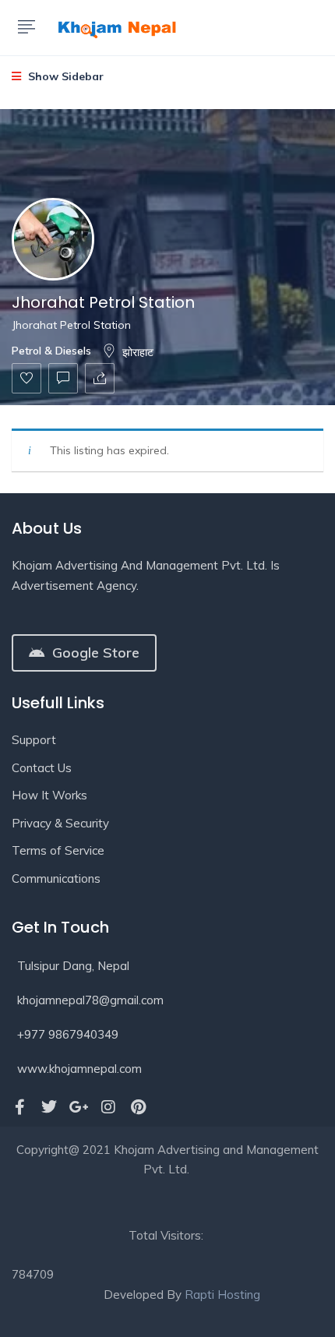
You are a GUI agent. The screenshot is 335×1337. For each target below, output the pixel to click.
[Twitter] (49, 1107)
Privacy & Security (60, 823)
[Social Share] (100, 378)
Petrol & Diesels (51, 351)
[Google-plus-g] (78, 1107)
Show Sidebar (64, 76)
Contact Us (42, 767)
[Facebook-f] (19, 1107)
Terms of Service (58, 850)
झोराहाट (137, 352)
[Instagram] (108, 1107)
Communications (56, 878)
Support (34, 739)
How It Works (49, 795)
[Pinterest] (138, 1107)
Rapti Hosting (222, 1294)
